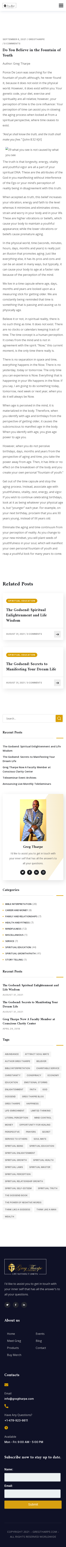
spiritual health (43, 1160)
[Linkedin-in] (24, 1305)
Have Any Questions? (18, 1415)
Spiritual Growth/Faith (20, 953)
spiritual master (39, 1167)
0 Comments (12, 43)
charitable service (47, 1068)
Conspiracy (34, 1075)
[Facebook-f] (16, 1305)
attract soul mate (37, 1054)
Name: (8, 1469)
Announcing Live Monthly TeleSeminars (27, 784)
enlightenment (14, 1089)
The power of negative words (23, 1202)
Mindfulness (13, 928)
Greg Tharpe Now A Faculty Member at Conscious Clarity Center (27, 769)
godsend (10, 1096)
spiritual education (41, 1146)
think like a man (46, 1209)
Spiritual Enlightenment (20, 1153)
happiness (32, 1103)
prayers (31, 1131)
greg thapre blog (33, 1096)
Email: (8, 1485)
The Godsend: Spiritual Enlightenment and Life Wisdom (26, 615)
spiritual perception (17, 1174)
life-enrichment (14, 1110)
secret (46, 1131)
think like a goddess (17, 1209)
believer (41, 1061)
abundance (12, 1054)
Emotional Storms (35, 1082)
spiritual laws (14, 1167)
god (44, 1089)
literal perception (16, 1117)
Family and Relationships (21, 916)
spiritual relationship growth (24, 1181)
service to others (16, 1139)
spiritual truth (47, 1188)
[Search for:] (33, 718)
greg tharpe (12, 1103)
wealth (9, 1216)
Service (9, 941)
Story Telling (14, 959)
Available (10, 1437)
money (9, 1124)
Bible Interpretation (18, 904)
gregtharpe (37, 39)
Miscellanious (14, 934)
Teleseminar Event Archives (19, 777)
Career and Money (16, 910)
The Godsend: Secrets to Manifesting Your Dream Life (31, 667)
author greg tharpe (17, 1061)
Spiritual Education (21, 601)
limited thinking (41, 1110)
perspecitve (12, 1131)
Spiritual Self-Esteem (18, 1188)
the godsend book (16, 1195)
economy (53, 1075)
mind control (42, 1117)
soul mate (40, 1139)
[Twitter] (7, 1305)
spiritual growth (16, 1160)
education (11, 1082)
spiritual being (14, 1146)
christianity (12, 1075)
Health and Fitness (17, 922)
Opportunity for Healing (34, 1124)
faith (33, 1089)
